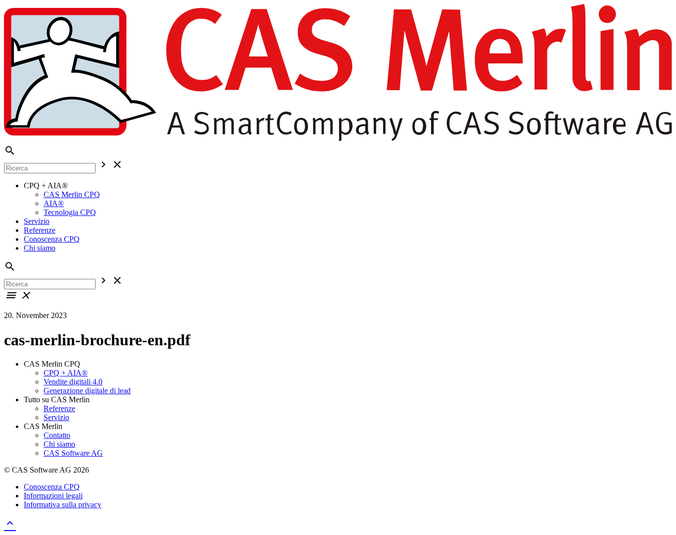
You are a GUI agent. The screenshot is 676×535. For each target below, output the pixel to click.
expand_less (10, 523)
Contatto (57, 435)
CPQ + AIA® (66, 373)
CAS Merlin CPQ (72, 194)
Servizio (36, 221)
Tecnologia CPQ (70, 212)
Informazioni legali (53, 495)
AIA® (54, 203)
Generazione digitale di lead (87, 390)
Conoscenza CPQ (52, 239)
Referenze (39, 230)
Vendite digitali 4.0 (73, 381)
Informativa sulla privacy (62, 504)
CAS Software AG (73, 453)
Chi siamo (39, 248)
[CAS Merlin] (338, 140)
